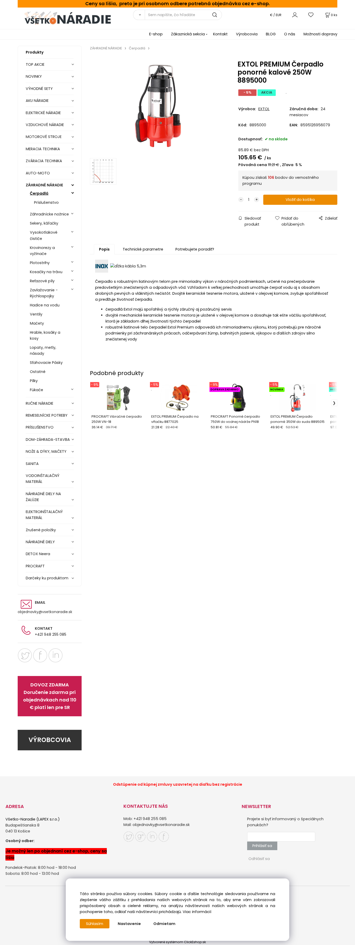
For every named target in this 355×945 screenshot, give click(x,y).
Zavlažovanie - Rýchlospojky (44, 293)
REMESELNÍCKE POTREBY (47, 415)
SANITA (32, 463)
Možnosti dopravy (320, 34)
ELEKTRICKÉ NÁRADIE (43, 112)
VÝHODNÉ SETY (39, 88)
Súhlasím (94, 923)
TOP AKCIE (35, 64)
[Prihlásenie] (295, 14)
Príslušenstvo (46, 202)
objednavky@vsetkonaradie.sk (45, 611)
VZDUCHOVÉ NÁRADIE (45, 124)
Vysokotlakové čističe (43, 235)
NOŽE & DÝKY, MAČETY (46, 451)
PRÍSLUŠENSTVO (40, 427)
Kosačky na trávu (46, 271)
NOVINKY (34, 76)
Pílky (34, 380)
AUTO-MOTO (38, 173)
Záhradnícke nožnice (49, 214)
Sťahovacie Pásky (46, 362)
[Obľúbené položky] (311, 14)
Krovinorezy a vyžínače (42, 250)
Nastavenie (129, 923)
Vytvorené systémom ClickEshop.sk (177, 942)
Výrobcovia (247, 34)
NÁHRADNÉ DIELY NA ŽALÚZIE (43, 496)
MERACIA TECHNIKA (43, 149)
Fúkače (36, 389)
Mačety (37, 323)
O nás (289, 34)
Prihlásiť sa (262, 845)
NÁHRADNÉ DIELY (40, 541)
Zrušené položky (41, 530)
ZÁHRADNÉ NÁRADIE (44, 185)
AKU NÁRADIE (37, 100)
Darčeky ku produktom (47, 578)
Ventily (36, 314)
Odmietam (164, 923)
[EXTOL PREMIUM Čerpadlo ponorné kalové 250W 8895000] (158, 106)
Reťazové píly (42, 281)
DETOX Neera (38, 553)
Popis (104, 249)
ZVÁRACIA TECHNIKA (44, 160)
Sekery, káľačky (44, 223)
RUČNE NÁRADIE (39, 403)
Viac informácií (197, 911)
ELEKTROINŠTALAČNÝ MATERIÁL (44, 514)
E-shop (156, 34)
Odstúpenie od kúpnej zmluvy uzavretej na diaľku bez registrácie (177, 784)
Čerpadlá (39, 193)
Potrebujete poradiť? (194, 249)
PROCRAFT (35, 566)
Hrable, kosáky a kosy (45, 335)
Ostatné (37, 371)
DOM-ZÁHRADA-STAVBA (48, 439)
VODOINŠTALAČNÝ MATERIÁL (43, 478)
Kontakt (220, 34)
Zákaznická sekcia (188, 34)
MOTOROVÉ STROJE (44, 136)
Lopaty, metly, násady (43, 350)
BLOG (271, 34)
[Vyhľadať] (138, 15)
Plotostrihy (40, 262)
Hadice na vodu (45, 305)
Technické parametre (143, 249)
